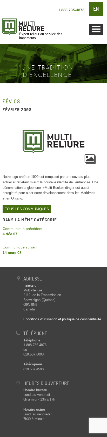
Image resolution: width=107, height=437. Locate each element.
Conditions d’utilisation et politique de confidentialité (62, 319)
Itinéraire (29, 286)
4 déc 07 (23, 231)
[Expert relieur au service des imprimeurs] (36, 16)
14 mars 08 (21, 250)
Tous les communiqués (27, 209)
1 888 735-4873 (71, 10)
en (96, 8)
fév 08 (11, 101)
